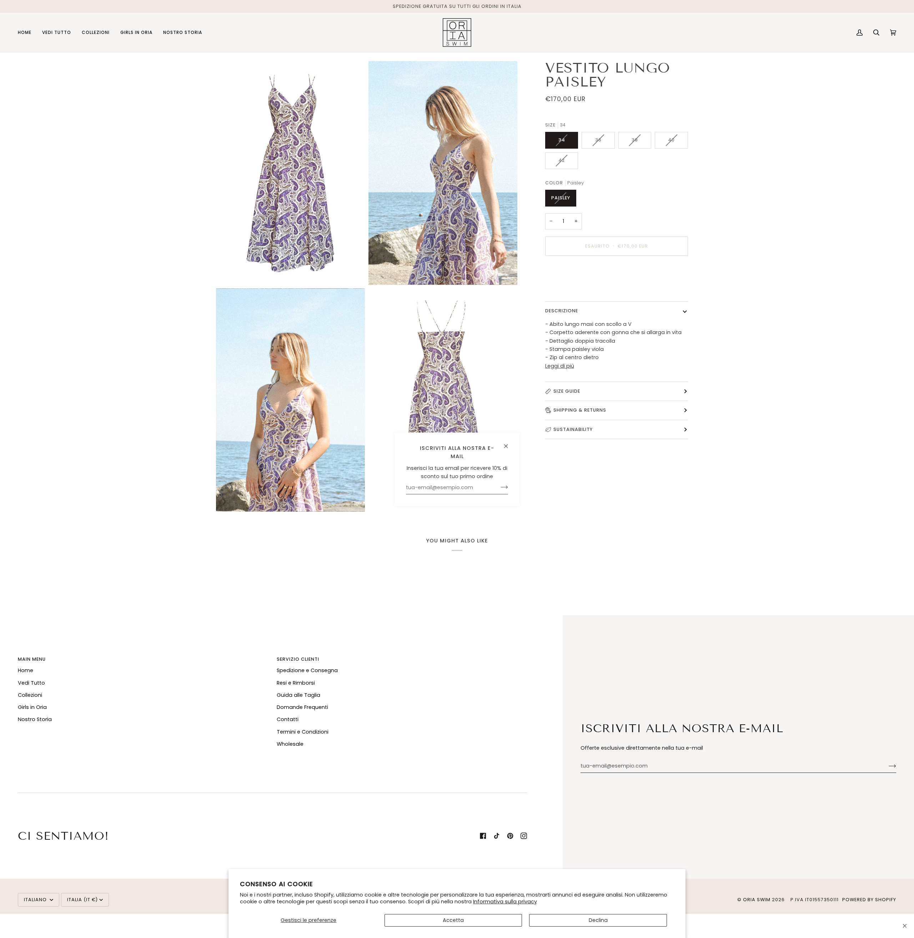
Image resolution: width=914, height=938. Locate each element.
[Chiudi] (904, 926)
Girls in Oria (32, 707)
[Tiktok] (496, 836)
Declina (598, 920)
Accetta (453, 920)
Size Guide (566, 391)
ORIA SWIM (756, 900)
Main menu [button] (32, 659)
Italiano (36, 900)
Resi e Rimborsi (296, 682)
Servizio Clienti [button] (298, 659)
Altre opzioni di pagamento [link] (580, 289)
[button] (56, 32)
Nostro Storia (35, 719)
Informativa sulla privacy (505, 901)
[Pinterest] (510, 836)
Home (25, 670)
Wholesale (290, 744)
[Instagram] (524, 836)
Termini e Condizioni (302, 731)
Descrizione (561, 311)
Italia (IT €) (82, 900)
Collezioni (30, 695)
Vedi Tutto (31, 682)
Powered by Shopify (869, 900)
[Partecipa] (886, 766)
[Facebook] (483, 836)
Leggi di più (559, 365)
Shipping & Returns (579, 410)
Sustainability (573, 429)
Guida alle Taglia (298, 695)
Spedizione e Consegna (307, 670)
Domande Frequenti (302, 707)
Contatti (287, 719)
